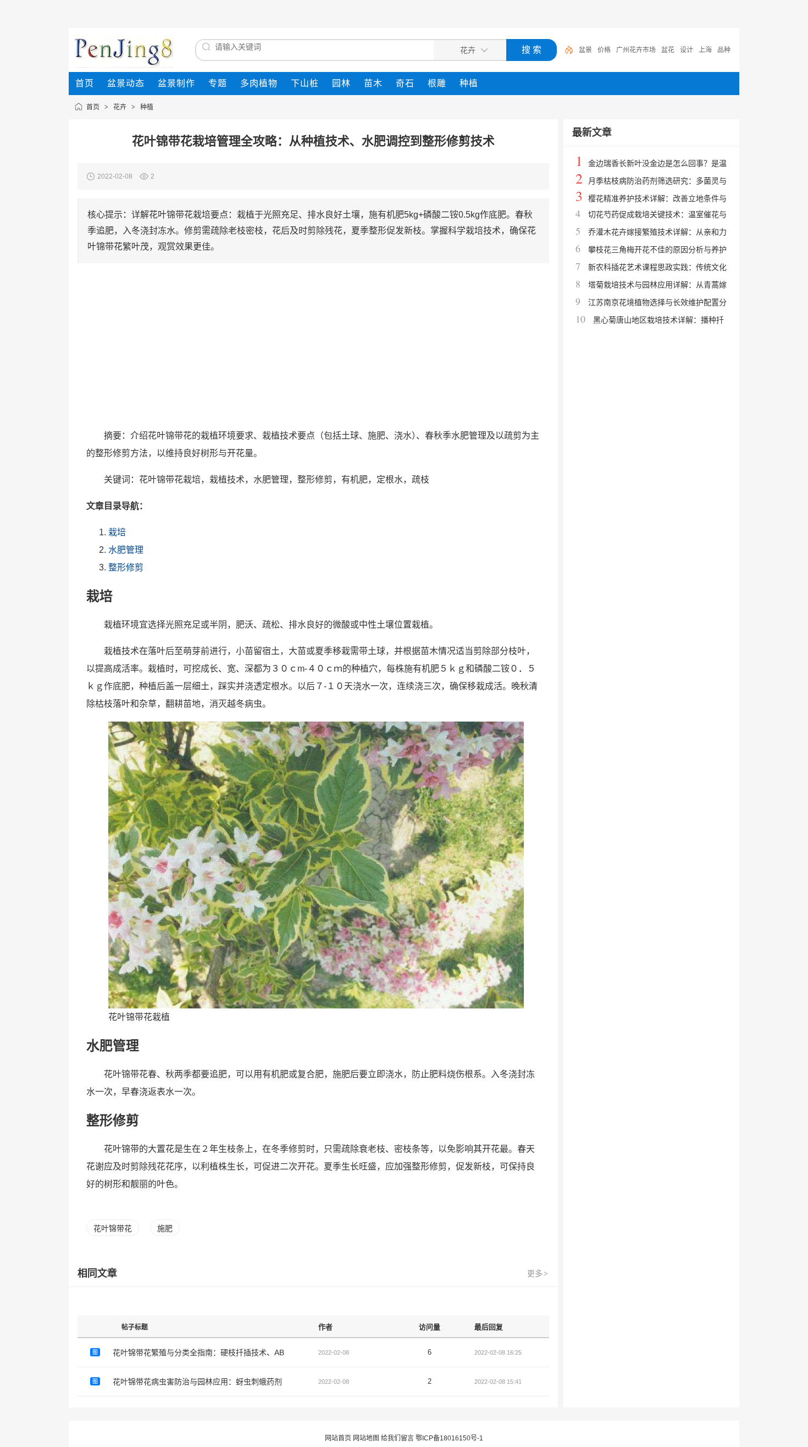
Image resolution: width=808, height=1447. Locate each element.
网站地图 (366, 1438)
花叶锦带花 (112, 1228)
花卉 (119, 107)
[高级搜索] (565, 50)
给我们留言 (397, 1438)
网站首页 (338, 1438)
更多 (537, 1273)
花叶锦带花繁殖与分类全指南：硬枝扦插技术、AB (198, 1352)
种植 (146, 107)
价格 (604, 50)
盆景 (585, 50)
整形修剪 (125, 567)
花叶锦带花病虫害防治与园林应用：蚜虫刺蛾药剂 (197, 1381)
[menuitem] (85, 83)
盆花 (667, 50)
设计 (686, 50)
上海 (705, 50)
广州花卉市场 (636, 50)
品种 (723, 50)
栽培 (117, 532)
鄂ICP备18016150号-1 (449, 1438)
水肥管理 (125, 550)
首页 (92, 107)
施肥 (165, 1228)
